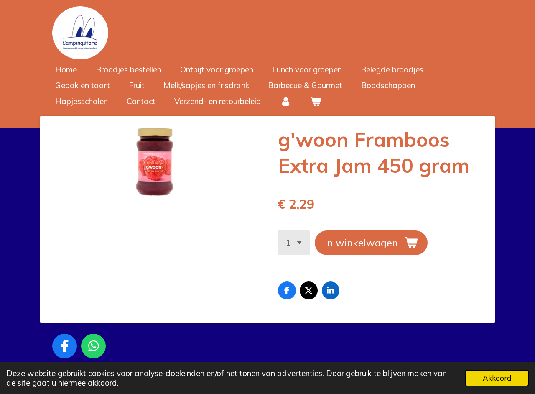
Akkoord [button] (497, 378)
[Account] (286, 101)
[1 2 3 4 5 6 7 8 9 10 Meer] (294, 242)
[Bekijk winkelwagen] (316, 101)
